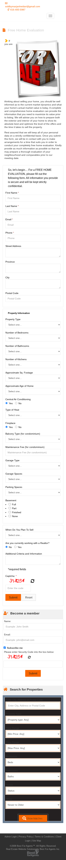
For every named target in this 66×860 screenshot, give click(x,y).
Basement (10, 500)
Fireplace (10, 423)
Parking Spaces (13, 487)
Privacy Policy (26, 836)
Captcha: (11, 576)
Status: (9, 784)
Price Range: (13, 728)
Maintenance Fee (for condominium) (25, 447)
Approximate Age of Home (19, 386)
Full (14, 504)
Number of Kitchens (16, 359)
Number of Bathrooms (17, 346)
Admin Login (11, 836)
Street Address (13, 246)
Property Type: (14, 714)
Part (14, 508)
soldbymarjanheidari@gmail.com (22, 6)
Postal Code (11, 293)
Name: (7, 621)
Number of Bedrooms (16, 332)
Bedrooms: (12, 756)
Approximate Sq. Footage (19, 372)
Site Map (36, 840)
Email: (7, 634)
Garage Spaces (13, 473)
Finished (16, 512)
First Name (12, 192)
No (19, 403)
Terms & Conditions (44, 836)
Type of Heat (12, 409)
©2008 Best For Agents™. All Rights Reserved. (33, 846)
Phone (9, 232)
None (15, 516)
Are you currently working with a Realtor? (27, 543)
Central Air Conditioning (18, 399)
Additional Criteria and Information (23, 553)
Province (10, 261)
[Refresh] (32, 581)
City (7, 277)
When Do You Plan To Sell (19, 529)
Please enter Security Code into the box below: (29, 652)
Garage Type (12, 460)
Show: (9, 799)
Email (9, 219)
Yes (11, 403)
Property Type (12, 319)
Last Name (12, 206)
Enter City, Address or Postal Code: (24, 699)
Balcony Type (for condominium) (22, 433)
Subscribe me (15, 648)
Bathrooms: (12, 770)
